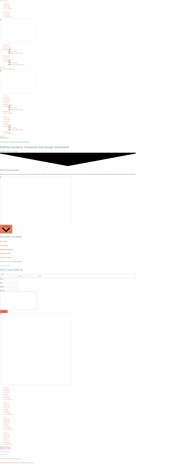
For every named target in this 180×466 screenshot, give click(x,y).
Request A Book (8, 48)
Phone (1, 279)
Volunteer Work (5, 253)
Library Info (7, 5)
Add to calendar (6, 226)
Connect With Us (8, 8)
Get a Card (3, 241)
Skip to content (4, 0)
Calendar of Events (6, 249)
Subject (2, 286)
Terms (6, 454)
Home (5, 95)
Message (2, 290)
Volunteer (6, 46)
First (20, 276)
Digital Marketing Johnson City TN (9, 462)
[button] (9, 49)
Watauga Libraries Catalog (16, 53)
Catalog (6, 394)
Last (40, 276)
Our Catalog (4, 245)
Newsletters (7, 7)
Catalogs (6, 106)
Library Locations (6, 257)
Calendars (6, 44)
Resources (7, 3)
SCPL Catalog (13, 51)
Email (1, 283)
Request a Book (8, 104)
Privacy (2, 454)
